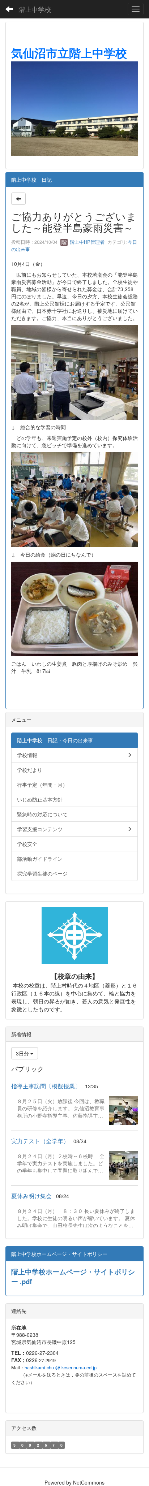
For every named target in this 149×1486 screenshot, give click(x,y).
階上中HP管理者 (86, 241)
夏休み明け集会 (31, 1196)
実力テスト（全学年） (40, 1141)
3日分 (23, 1053)
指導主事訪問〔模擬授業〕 (46, 1086)
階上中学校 (34, 9)
